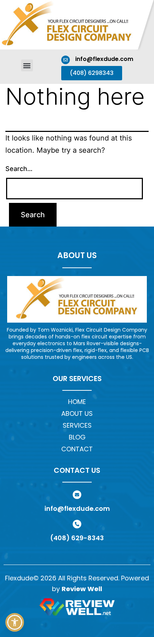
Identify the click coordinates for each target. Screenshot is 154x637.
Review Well (82, 588)
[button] (27, 65)
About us (77, 413)
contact (77, 449)
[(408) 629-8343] (77, 524)
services (77, 425)
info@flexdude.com (104, 59)
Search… (19, 168)
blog (77, 437)
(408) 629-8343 (77, 537)
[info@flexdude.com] (65, 60)
